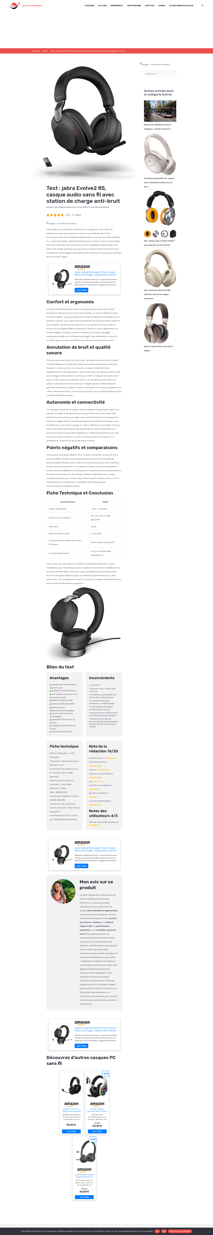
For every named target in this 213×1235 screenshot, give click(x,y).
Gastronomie (134, 5)
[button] (203, 5)
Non (164, 1231)
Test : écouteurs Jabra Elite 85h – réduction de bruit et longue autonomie (158, 294)
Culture (102, 5)
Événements (117, 5)
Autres (49, 207)
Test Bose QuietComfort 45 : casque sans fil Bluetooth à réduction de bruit (159, 182)
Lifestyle (149, 5)
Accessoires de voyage (181, 5)
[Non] (210, 1231)
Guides (161, 5)
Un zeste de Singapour (32, 6)
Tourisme (89, 5)
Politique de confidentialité (180, 1231)
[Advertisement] (106, 29)
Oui (157, 1231)
